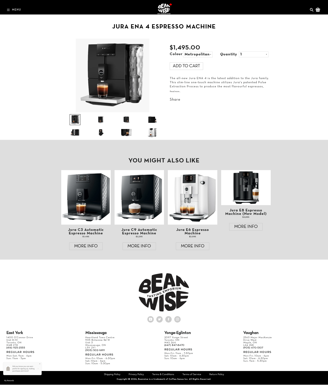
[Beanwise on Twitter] (159, 319)
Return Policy (216, 374)
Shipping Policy (112, 374)
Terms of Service (191, 374)
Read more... (175, 91)
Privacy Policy (136, 374)
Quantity (228, 54)
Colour (176, 54)
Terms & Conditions (163, 374)
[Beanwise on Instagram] (177, 319)
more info (86, 246)
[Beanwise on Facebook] (168, 319)
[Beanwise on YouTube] (150, 319)
